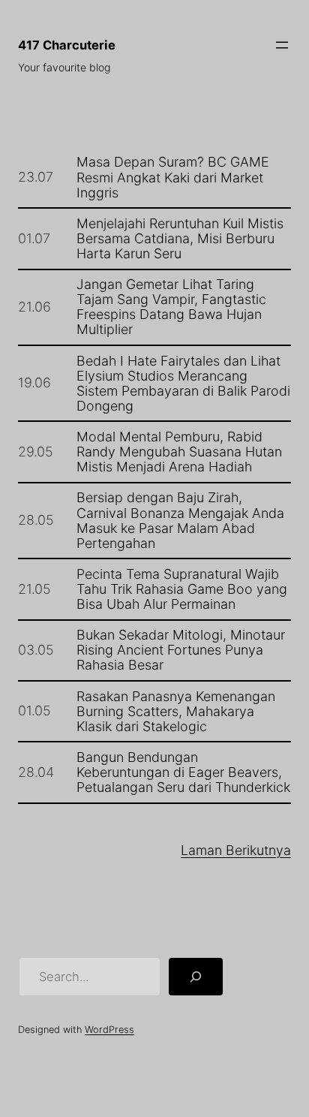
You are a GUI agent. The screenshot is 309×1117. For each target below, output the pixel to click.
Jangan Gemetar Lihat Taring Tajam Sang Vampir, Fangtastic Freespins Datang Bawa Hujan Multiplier (171, 307)
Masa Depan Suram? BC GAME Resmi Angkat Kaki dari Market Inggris (172, 177)
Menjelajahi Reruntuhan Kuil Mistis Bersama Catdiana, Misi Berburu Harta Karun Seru (180, 238)
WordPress (109, 1029)
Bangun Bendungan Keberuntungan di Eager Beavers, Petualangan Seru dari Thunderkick (183, 772)
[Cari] (196, 976)
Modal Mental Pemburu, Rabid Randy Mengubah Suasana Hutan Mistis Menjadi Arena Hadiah (179, 451)
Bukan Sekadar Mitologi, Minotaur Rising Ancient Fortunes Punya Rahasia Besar (180, 650)
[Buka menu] (282, 45)
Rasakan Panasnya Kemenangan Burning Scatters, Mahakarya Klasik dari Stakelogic (175, 711)
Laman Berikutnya (236, 850)
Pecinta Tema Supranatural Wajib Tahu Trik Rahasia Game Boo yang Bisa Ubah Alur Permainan (181, 589)
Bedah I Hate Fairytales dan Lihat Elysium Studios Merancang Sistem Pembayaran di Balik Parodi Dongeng (183, 384)
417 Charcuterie (67, 45)
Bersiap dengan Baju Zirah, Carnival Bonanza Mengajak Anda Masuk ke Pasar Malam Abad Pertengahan (180, 520)
